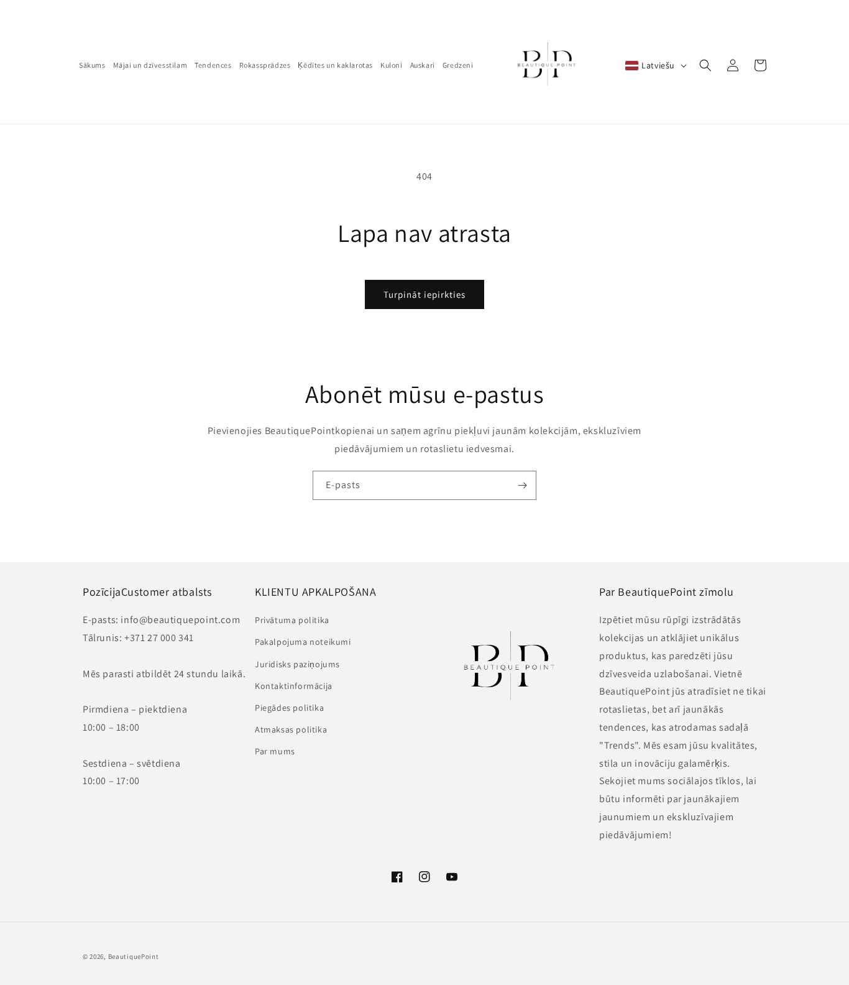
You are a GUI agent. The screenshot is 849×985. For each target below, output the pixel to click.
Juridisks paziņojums (297, 664)
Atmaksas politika (291, 729)
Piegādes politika (289, 707)
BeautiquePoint (133, 956)
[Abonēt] (522, 485)
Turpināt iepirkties (424, 294)
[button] (705, 65)
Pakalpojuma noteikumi (303, 641)
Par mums (275, 751)
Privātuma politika (292, 620)
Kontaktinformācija (294, 685)
